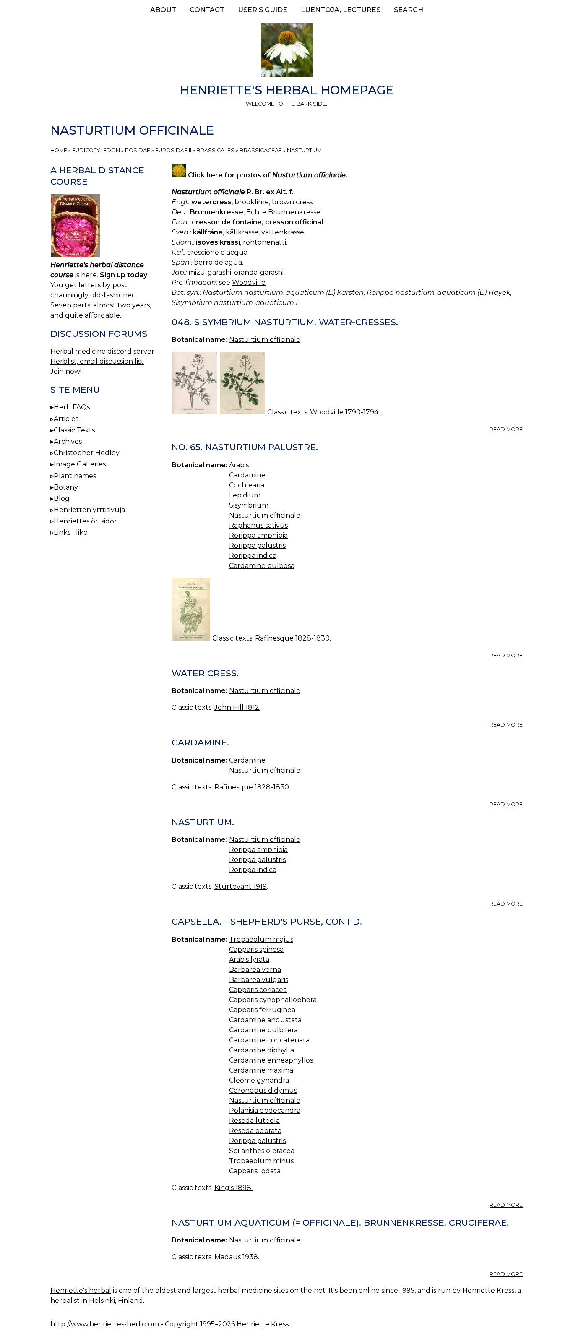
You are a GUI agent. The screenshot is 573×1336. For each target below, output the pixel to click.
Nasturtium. (203, 822)
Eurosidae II (173, 150)
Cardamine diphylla (261, 1050)
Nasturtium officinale (264, 340)
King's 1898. (233, 1188)
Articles (66, 419)
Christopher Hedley (87, 453)
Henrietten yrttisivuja (89, 510)
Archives (68, 441)
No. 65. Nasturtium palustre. (245, 447)
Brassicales (215, 150)
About (163, 10)
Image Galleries (80, 464)
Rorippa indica (252, 556)
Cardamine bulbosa (261, 566)
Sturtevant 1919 (240, 887)
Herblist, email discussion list (97, 361)
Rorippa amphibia (258, 535)
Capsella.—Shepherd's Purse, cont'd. (267, 921)
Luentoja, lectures (340, 10)
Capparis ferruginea (262, 1010)
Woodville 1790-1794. (345, 412)
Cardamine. (200, 742)
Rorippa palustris (257, 546)
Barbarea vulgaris (258, 980)
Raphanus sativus (258, 525)
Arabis (239, 465)
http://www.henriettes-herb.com (104, 1324)
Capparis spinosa (256, 949)
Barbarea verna (255, 970)
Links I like (71, 532)
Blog (62, 499)
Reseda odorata (255, 1131)
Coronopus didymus (263, 1090)
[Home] (286, 51)
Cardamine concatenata (269, 1040)
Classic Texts (74, 430)
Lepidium (244, 495)
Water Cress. (205, 673)
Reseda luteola (254, 1121)
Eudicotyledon (96, 150)
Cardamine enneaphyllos (271, 1060)
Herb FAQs (72, 407)
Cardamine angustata (265, 1020)
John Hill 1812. (237, 707)
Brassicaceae (261, 150)
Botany (66, 487)
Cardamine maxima (261, 1070)
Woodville (249, 282)
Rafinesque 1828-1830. (293, 638)
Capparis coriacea (258, 990)
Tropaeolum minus (261, 1161)
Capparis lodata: (255, 1171)
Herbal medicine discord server (102, 351)
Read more (506, 429)
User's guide (262, 10)
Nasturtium (304, 150)
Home (58, 150)
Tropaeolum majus (261, 939)
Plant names (75, 476)
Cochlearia (246, 485)
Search (408, 10)
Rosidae (137, 150)
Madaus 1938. (236, 1257)
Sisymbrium (248, 505)
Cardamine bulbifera (263, 1030)
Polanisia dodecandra (264, 1111)
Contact (207, 10)
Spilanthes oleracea (261, 1151)
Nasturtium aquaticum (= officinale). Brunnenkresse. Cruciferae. (340, 1222)
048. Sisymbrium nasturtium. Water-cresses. (285, 322)
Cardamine (247, 475)
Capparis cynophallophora (273, 1000)
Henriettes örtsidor (85, 521)
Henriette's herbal (80, 1290)
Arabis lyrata (249, 960)
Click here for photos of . (266, 175)
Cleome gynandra (259, 1080)
